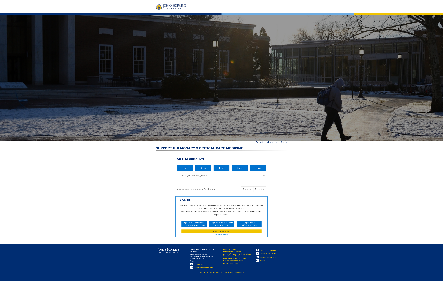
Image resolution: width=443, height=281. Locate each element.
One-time (247, 189)
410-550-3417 (199, 264)
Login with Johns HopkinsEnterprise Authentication (194, 224)
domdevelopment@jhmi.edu (205, 267)
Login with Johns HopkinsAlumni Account (221, 224)
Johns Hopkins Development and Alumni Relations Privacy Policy (221, 273)
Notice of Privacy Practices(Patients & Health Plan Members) (237, 255)
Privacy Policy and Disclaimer (234, 258)
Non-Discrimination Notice (233, 261)
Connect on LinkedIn (268, 257)
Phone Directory (229, 249)
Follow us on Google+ (232, 263)
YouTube (263, 261)
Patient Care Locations (232, 252)
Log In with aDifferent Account (249, 224)
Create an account (221, 234)
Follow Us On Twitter (268, 254)
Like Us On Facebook (268, 250)
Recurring (259, 189)
